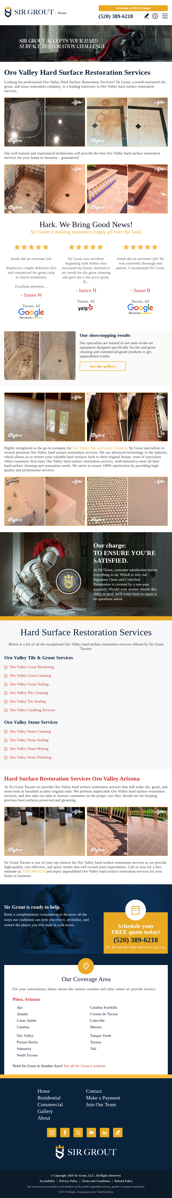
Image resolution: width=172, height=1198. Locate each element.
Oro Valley (25, 1035)
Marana (96, 1027)
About (44, 1118)
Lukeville (97, 1020)
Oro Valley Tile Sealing (28, 701)
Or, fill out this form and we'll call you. (136, 947)
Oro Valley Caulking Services (32, 710)
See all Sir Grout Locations (85, 1066)
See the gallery (103, 366)
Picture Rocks (27, 1042)
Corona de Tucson (104, 1014)
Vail (93, 1049)
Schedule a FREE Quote (133, 8)
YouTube (91, 1132)
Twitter (78, 1132)
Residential (49, 1098)
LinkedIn (104, 1132)
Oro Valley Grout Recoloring (32, 667)
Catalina (23, 1027)
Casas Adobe (26, 1020)
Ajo (19, 1007)
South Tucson (27, 1055)
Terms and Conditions (96, 1181)
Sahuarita (24, 1049)
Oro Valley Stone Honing (29, 748)
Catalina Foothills (103, 1007)
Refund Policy (124, 1181)
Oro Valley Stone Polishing (30, 757)
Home (44, 1091)
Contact (94, 1091)
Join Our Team (101, 1104)
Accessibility (47, 1181)
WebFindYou (105, 1192)
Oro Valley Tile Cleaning (29, 693)
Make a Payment (103, 1098)
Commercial (50, 1104)
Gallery (45, 1111)
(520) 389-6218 (116, 16)
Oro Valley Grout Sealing (29, 684)
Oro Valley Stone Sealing (29, 740)
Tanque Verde (100, 1035)
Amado (22, 1014)
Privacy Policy (68, 1181)
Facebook (65, 1132)
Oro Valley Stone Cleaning (30, 731)
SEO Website (67, 1192)
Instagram (51, 1132)
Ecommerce (84, 1192)
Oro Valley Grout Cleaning (30, 675)
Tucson (95, 1042)
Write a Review (146, 15)
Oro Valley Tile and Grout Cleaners (100, 448)
